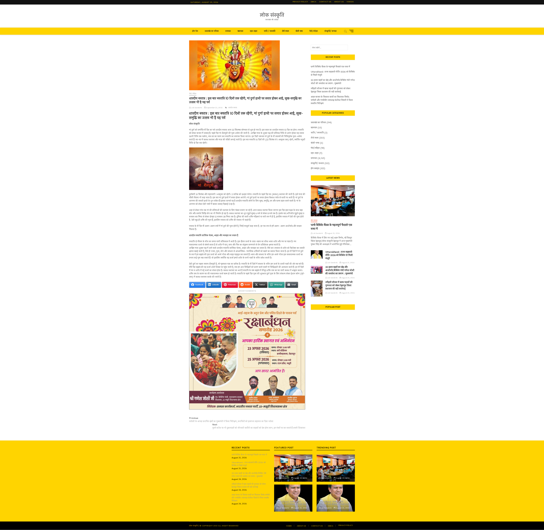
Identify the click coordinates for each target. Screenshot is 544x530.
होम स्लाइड (315, 168)
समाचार (228, 31)
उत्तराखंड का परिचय (212, 31)
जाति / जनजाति (269, 31)
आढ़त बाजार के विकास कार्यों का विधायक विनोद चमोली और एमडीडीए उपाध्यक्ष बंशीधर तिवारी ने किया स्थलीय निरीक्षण (332, 100)
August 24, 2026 (347, 278)
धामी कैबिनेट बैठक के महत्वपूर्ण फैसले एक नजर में (330, 66)
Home (289, 526)
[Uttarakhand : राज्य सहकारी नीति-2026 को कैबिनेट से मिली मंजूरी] (317, 254)
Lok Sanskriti (196, 107)
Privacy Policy (300, 1)
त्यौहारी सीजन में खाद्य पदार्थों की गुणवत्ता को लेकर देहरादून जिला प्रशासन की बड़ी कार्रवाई (330, 90)
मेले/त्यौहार (313, 31)
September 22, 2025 (214, 107)
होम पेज (195, 31)
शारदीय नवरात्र (232, 107)
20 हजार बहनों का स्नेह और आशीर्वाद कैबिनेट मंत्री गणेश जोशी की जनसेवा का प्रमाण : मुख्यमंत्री (333, 82)
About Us (339, 1)
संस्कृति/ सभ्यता (330, 31)
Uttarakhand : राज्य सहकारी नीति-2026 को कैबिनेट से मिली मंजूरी (333, 73)
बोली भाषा (299, 31)
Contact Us (325, 1)
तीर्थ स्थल (285, 31)
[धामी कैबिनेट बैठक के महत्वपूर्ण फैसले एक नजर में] (333, 200)
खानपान (240, 31)
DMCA (313, 1)
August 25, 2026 (333, 233)
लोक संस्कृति (272, 15)
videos (350, 1)
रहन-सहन (253, 31)
